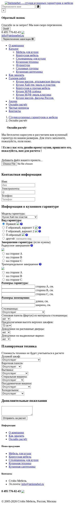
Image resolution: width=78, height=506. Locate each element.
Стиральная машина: (14, 376)
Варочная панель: (12, 363)
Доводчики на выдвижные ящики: (22, 335)
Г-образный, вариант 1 (20, 227)
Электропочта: (10, 188)
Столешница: (9, 308)
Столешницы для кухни (23, 460)
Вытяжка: (7, 369)
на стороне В (13, 257)
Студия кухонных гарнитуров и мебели (33, 117)
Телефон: (7, 195)
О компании (16, 432)
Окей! (6, 28)
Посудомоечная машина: (16, 383)
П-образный (13, 234)
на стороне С (13, 260)
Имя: (4, 181)
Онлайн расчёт (18, 439)
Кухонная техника (20, 463)
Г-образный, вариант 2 (20, 231)
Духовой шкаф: (10, 356)
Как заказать (16, 435)
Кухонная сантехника (22, 466)
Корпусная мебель (20, 456)
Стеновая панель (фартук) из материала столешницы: (34, 315)
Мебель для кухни (20, 453)
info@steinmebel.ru (12, 35)
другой (10, 238)
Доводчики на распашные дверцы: (22, 328)
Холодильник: (10, 390)
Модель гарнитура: (13, 213)
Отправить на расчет (14, 418)
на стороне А (13, 253)
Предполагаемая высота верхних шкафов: (27, 322)
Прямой (11, 223)
